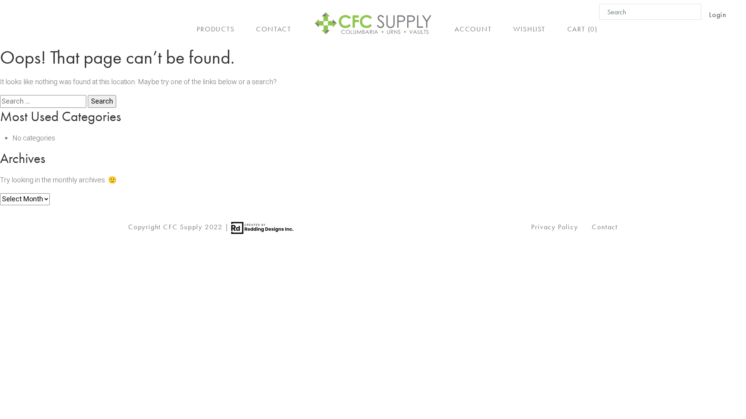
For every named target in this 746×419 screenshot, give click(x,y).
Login (718, 14)
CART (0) (582, 28)
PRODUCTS (215, 28)
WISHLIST (529, 28)
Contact (605, 226)
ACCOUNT (473, 28)
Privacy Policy (554, 226)
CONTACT (273, 28)
